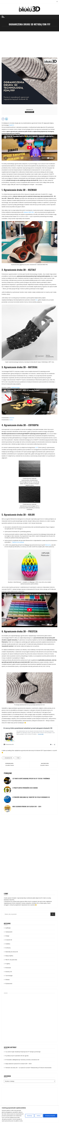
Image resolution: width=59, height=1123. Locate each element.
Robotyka (8, 968)
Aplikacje (8, 928)
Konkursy (8, 948)
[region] (29, 1114)
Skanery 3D (8, 971)
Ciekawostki (29, 109)
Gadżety (7, 944)
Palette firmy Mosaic (18, 542)
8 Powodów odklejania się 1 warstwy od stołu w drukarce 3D (31, 797)
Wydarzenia (8, 983)
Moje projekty (9, 956)
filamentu (48, 545)
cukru (11, 420)
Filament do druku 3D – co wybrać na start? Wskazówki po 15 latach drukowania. (28, 1067)
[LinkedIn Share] (6, 119)
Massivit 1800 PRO (29, 212)
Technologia (8, 975)
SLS (36, 300)
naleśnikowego (15, 387)
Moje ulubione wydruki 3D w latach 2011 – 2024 (27, 806)
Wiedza (7, 979)
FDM (18, 758)
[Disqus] (29, 826)
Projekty (7, 964)
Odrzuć (39, 1115)
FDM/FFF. (11, 125)
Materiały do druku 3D (11, 952)
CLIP (36, 447)
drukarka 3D (8, 758)
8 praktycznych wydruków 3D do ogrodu (25, 788)
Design (7, 936)
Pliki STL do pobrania (11, 960)
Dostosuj (29, 1115)
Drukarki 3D (8, 940)
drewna (12, 418)
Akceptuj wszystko (50, 1115)
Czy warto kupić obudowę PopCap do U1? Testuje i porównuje (31, 778)
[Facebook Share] (3, 119)
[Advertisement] (29, 42)
